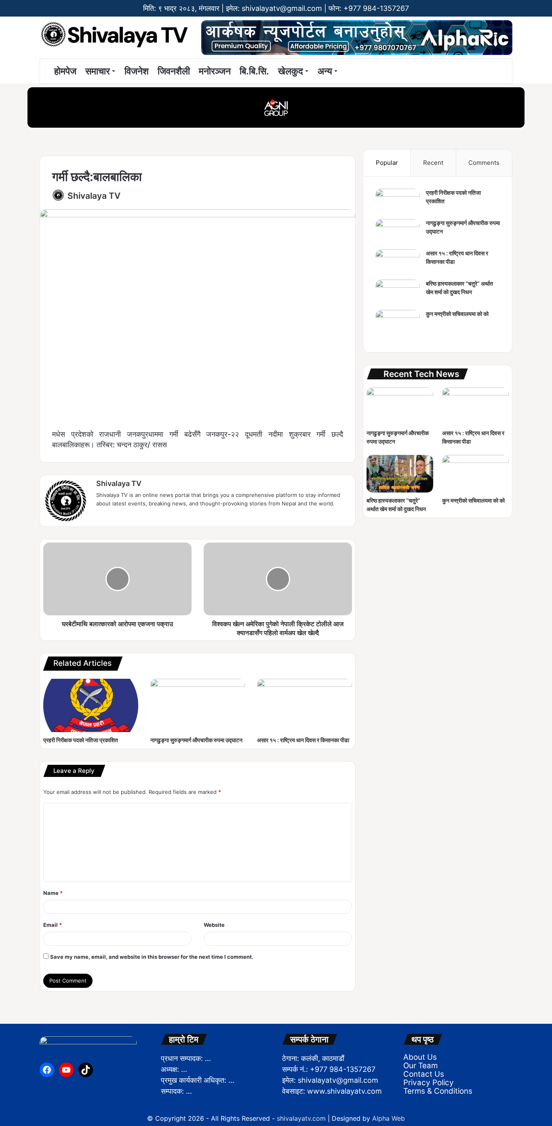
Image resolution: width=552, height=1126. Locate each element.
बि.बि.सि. (254, 71)
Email (52, 925)
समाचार (97, 71)
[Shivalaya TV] (114, 36)
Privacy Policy (428, 1082)
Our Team (420, 1065)
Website (214, 925)
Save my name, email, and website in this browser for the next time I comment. (151, 956)
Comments (483, 162)
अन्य (325, 71)
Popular (387, 162)
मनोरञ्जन (215, 71)
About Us (420, 1057)
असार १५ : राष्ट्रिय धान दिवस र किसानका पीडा (303, 740)
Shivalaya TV (93, 196)
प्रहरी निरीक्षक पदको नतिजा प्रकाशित (80, 740)
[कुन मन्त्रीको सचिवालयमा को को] (397, 325)
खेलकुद (290, 71)
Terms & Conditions (437, 1091)
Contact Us (423, 1074)
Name (53, 893)
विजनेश (136, 71)
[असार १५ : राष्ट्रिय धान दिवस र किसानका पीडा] (304, 705)
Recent (433, 162)
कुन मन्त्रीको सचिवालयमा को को (457, 313)
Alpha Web (388, 1118)
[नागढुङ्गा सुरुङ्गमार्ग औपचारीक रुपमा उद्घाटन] (197, 705)
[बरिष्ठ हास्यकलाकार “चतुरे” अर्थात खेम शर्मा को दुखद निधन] (397, 295)
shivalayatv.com (301, 1118)
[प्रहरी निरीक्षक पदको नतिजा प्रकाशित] (90, 705)
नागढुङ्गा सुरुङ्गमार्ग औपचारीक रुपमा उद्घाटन (196, 740)
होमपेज (64, 71)
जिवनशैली (174, 71)
